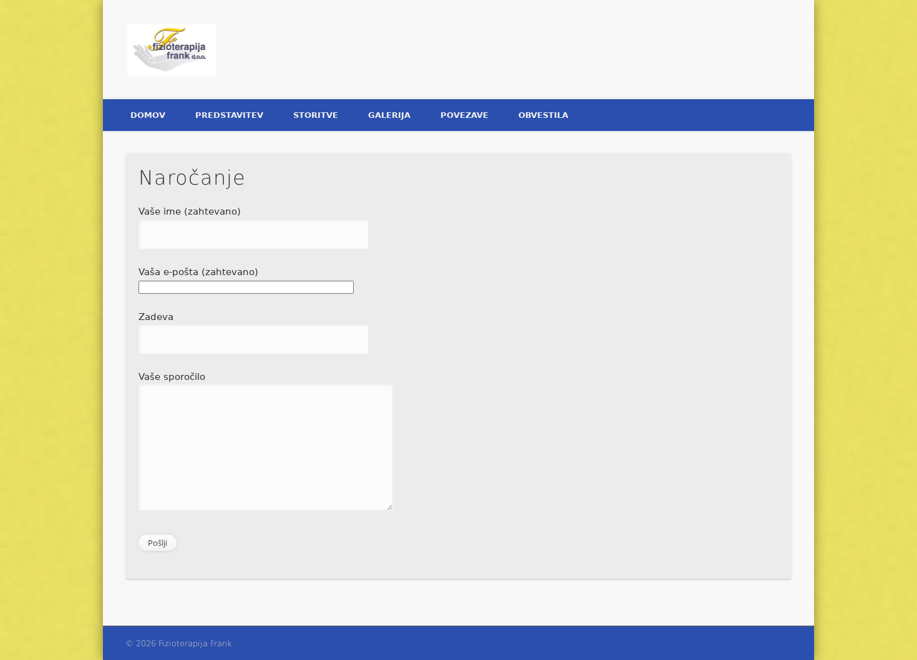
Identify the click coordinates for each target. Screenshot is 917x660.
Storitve (315, 115)
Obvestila (543, 115)
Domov (147, 115)
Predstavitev (229, 115)
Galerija (389, 115)
